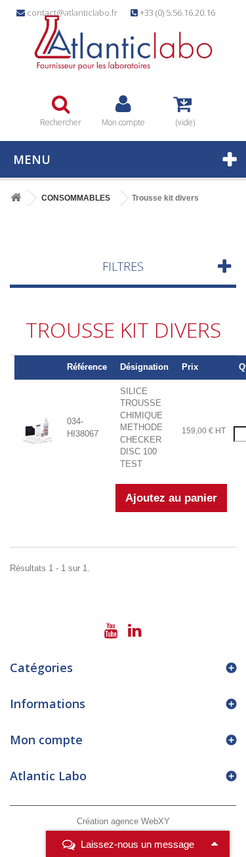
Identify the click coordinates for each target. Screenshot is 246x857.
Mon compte (46, 739)
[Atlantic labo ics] (123, 43)
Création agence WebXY (123, 821)
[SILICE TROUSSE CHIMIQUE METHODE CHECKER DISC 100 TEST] (37, 430)
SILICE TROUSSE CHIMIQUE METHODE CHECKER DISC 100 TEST (141, 427)
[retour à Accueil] (15, 198)
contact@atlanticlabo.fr (72, 12)
